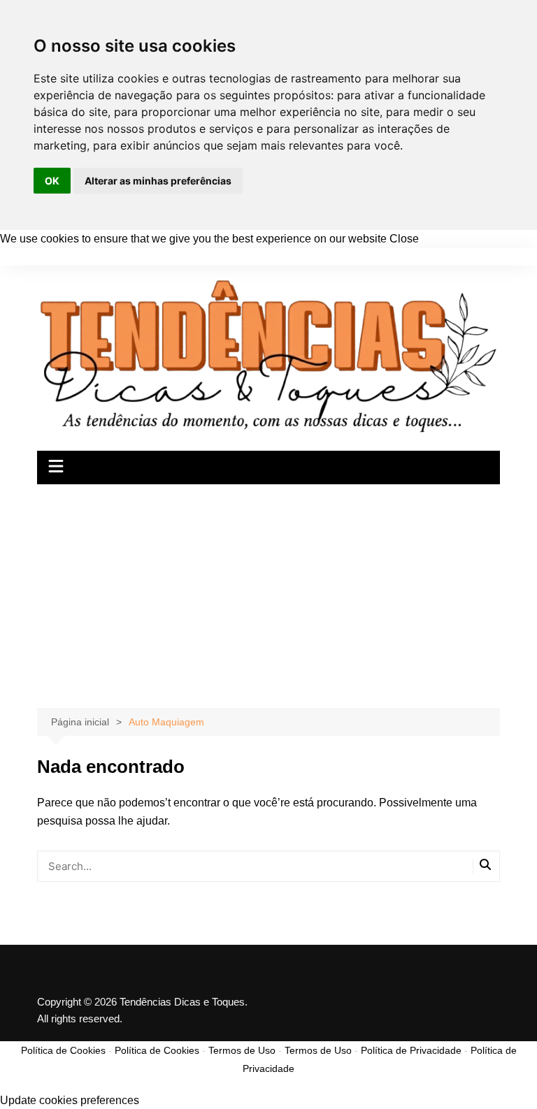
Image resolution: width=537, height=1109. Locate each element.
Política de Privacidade (411, 1050)
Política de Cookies (63, 1050)
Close (404, 239)
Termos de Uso (241, 1050)
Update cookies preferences (69, 1100)
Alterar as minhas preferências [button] (158, 181)
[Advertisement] (268, 589)
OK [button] (52, 181)
